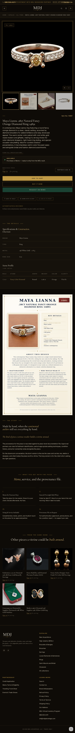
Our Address (43, 707)
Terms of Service (45, 700)
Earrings (42, 652)
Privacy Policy (44, 696)
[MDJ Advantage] (37, 8)
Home (4, 15)
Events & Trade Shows (10, 692)
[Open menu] (4, 8)
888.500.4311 (43, 715)
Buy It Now (37, 184)
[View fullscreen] (69, 88)
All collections (44, 671)
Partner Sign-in (63, 170)
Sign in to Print (46, 198)
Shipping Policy (44, 704)
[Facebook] (8, 650)
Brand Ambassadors (46, 689)
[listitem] (11, 101)
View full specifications (13, 152)
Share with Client (28, 198)
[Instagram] (4, 650)
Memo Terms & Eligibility (11, 685)
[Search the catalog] (61, 8)
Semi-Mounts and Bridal (47, 663)
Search (41, 681)
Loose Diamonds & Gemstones (49, 656)
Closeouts (42, 667)
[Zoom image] (64, 88)
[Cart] (66, 8)
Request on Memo (37, 189)
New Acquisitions (45, 637)
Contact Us (43, 685)
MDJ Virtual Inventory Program (49, 711)
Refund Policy (44, 692)
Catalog (11, 15)
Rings (41, 659)
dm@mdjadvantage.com (47, 718)
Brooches (42, 648)
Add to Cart (37, 178)
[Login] (70, 8)
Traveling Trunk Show (10, 689)
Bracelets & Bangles (46, 644)
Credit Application (9, 681)
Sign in (5, 171)
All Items (19, 15)
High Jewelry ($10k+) (46, 641)
